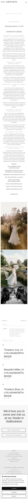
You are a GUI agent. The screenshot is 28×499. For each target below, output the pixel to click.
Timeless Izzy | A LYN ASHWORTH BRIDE (14, 353)
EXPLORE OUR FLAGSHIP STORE (14, 456)
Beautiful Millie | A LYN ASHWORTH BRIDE (14, 373)
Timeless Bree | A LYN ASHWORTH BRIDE (14, 392)
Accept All (14, 488)
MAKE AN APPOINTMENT (14, 459)
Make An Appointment (13, 430)
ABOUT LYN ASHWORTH (14, 454)
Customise (14, 492)
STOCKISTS (14, 458)
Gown (13, 197)
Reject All (14, 496)
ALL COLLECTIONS (14, 453)
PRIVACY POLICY (14, 461)
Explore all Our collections (14, 435)
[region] (14, 486)
